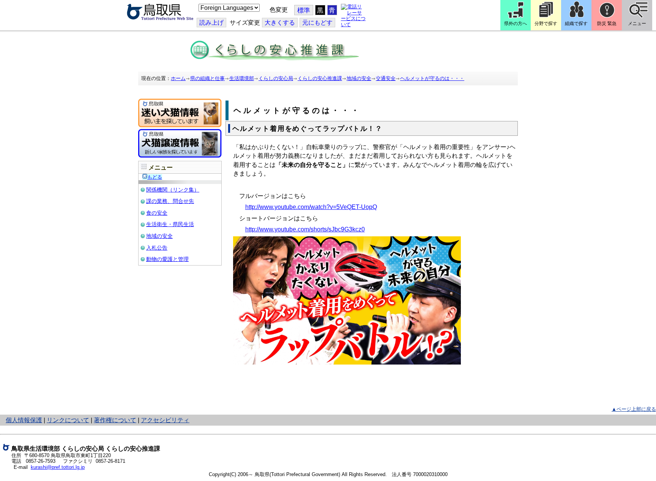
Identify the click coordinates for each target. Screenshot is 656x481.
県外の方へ (515, 23)
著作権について (115, 420)
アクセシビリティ (165, 420)
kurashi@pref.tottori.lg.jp (58, 467)
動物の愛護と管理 (167, 259)
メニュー (637, 23)
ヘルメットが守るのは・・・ (432, 78)
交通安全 (386, 78)
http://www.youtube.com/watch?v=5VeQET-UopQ (311, 207)
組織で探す (576, 23)
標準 (303, 10)
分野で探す (546, 23)
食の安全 (156, 213)
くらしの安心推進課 (320, 78)
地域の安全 (359, 78)
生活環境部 (241, 78)
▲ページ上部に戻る (634, 409)
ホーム (178, 78)
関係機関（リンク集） (172, 190)
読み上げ (211, 22)
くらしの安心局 (276, 78)
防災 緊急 (607, 23)
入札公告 (156, 248)
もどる (154, 177)
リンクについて (68, 420)
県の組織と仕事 (207, 78)
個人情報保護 (24, 420)
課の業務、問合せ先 (170, 201)
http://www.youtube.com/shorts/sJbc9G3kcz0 (305, 229)
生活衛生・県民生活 (170, 224)
